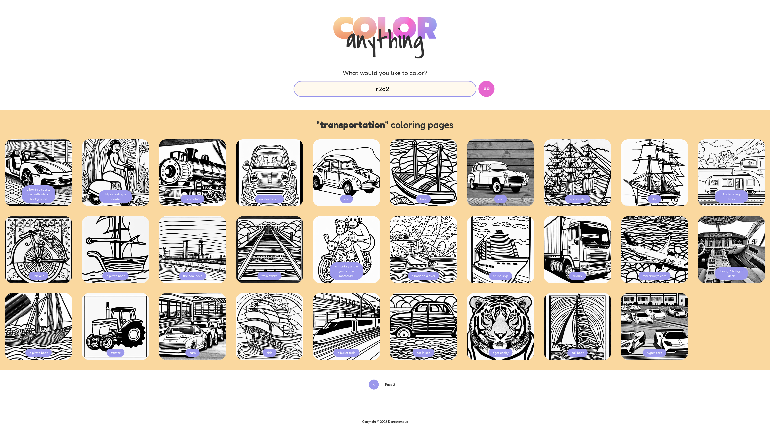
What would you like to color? (385, 73)
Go (486, 88)
